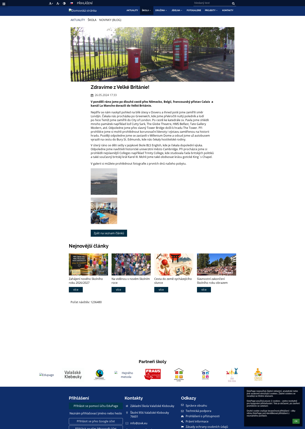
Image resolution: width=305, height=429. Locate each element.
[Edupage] (46, 375)
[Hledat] (233, 3)
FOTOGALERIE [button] (194, 10)
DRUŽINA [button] (160, 10)
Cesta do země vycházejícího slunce (173, 280)
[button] (64, 3)
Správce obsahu (196, 405)
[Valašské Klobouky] (73, 375)
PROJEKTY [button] (210, 10)
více (75, 290)
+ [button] (52, 3)
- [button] (59, 3)
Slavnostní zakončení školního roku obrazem (212, 280)
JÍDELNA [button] (176, 10)
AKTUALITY (78, 20)
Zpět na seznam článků (109, 233)
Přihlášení (84, 3)
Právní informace (197, 421)
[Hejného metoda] (126, 375)
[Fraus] (152, 375)
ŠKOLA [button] (145, 10)
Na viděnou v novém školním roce (131, 280)
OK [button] (296, 421)
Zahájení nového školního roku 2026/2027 (86, 280)
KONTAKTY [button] (227, 10)
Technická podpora (198, 411)
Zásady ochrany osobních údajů (207, 427)
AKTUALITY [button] (132, 10)
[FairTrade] (99, 375)
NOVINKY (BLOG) (110, 20)
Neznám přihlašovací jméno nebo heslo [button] (96, 413)
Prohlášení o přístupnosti (203, 416)
